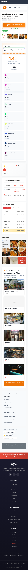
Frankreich (14, 489)
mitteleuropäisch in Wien (9, 412)
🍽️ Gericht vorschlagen (9, 432)
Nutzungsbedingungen (14, 519)
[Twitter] (17, 474)
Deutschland (14, 495)
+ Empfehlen (5, 31)
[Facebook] (10, 474)
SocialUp (24, 558)
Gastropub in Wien (8, 402)
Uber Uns (14, 511)
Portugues (14, 546)
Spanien (14, 492)
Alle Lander (14, 484)
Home (3, 10)
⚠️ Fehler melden (8, 435)
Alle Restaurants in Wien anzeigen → (14, 383)
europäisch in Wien (8, 407)
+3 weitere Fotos (22, 260)
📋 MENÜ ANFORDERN (14, 25)
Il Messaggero (13, 555)
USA (14, 498)
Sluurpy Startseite (8, 422)
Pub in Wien (6, 409)
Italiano (14, 532)
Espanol (14, 537)
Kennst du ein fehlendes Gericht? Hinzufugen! (15, 50)
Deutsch (14, 543)
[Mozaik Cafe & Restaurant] (4, 36)
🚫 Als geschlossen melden (10, 438)
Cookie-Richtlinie (14, 522)
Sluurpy (14, 501)
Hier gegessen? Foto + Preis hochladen (14, 46)
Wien (6, 10)
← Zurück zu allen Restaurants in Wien (14, 446)
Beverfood (4, 558)
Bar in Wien (6, 405)
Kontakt (14, 513)
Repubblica (6, 555)
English (14, 535)
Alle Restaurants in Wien (9, 419)
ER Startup (18, 558)
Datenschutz (14, 516)
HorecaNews (20, 555)
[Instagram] (14, 474)
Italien (14, 487)
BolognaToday (11, 558)
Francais (14, 540)
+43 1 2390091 (18, 185)
